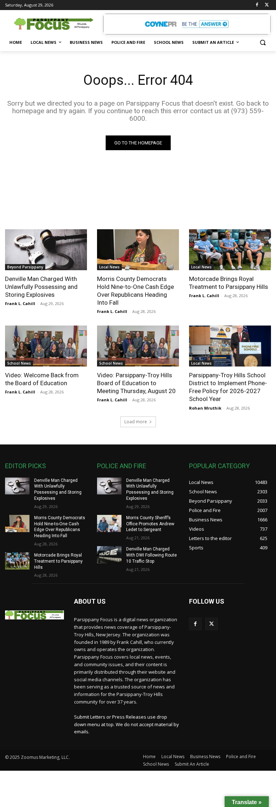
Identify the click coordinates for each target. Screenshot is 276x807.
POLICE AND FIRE (121, 466)
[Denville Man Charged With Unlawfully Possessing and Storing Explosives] (46, 249)
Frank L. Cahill (20, 303)
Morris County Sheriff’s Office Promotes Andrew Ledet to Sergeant (150, 523)
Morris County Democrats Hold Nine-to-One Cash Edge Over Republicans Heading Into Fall (135, 290)
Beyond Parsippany (25, 266)
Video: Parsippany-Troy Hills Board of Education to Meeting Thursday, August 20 (136, 383)
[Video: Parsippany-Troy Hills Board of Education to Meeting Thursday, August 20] (138, 346)
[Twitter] (267, 5)
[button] (262, 42)
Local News (109, 266)
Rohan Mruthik (205, 408)
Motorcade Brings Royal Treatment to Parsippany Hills (228, 282)
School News (19, 363)
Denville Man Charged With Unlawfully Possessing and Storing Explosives (41, 286)
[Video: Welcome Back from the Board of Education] (46, 346)
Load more (135, 422)
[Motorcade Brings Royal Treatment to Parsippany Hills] (230, 249)
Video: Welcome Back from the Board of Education (42, 379)
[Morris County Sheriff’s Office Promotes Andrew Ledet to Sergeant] (109, 523)
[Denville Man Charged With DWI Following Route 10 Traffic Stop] (109, 554)
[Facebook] (257, 5)
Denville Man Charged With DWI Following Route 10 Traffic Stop (151, 555)
